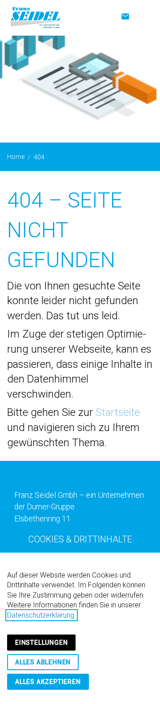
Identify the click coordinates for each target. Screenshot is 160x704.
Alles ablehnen (43, 662)
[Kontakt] (125, 16)
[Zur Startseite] (35, 18)
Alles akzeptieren (48, 681)
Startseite (118, 412)
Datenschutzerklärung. (41, 615)
